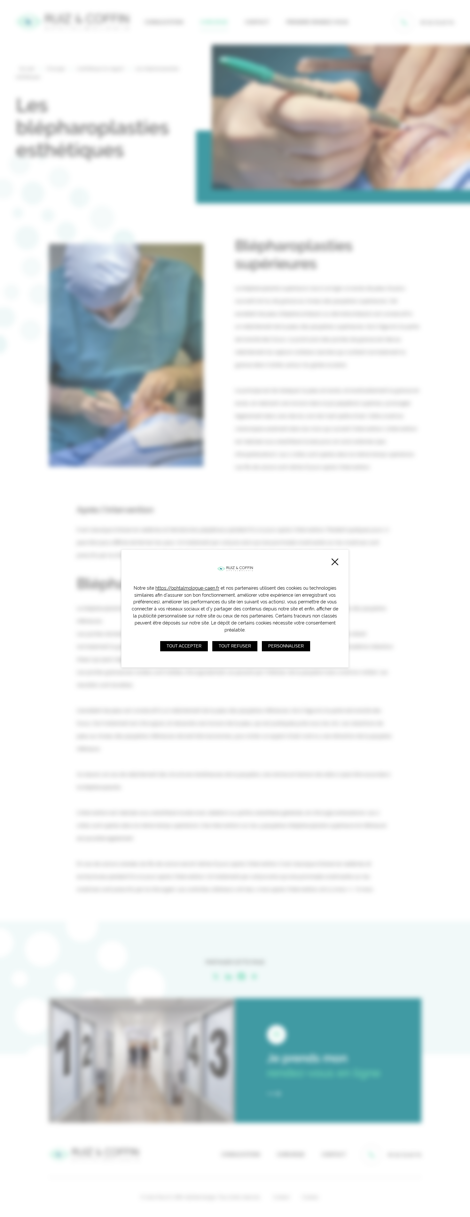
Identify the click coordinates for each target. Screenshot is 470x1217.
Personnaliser (286, 646)
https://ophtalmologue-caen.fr (187, 588)
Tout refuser (235, 646)
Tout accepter (184, 646)
